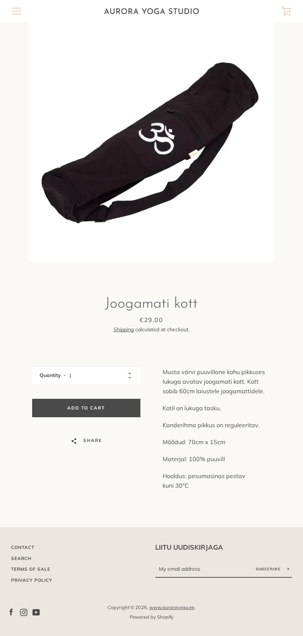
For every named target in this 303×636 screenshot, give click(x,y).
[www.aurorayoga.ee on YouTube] (36, 611)
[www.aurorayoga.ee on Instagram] (23, 611)
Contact (22, 547)
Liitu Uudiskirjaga (189, 547)
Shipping (123, 329)
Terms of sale (30, 569)
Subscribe (269, 569)
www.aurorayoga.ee (171, 607)
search (21, 558)
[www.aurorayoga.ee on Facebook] (11, 611)
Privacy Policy (31, 580)
